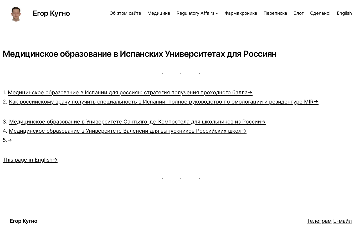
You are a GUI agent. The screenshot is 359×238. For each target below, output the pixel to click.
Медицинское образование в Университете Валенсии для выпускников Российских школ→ (128, 130)
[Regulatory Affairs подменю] (217, 13)
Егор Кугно (51, 13)
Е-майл (342, 221)
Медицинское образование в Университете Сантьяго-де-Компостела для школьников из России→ (137, 121)
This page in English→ (30, 159)
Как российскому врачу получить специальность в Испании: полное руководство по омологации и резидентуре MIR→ (164, 101)
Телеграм (319, 221)
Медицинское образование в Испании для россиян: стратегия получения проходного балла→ (130, 92)
